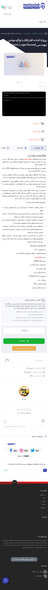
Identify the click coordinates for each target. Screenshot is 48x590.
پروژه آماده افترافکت (37, 33)
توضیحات (37, 148)
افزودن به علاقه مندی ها (4, 421)
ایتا (44, 498)
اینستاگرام (42, 495)
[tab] (38, 148)
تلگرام (43, 501)
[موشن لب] (34, 5)
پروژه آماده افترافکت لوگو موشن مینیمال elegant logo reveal (27, 464)
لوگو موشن (27, 33)
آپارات (43, 505)
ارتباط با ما (42, 508)
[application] (24, 104)
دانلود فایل (20, 148)
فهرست (40, 22)
